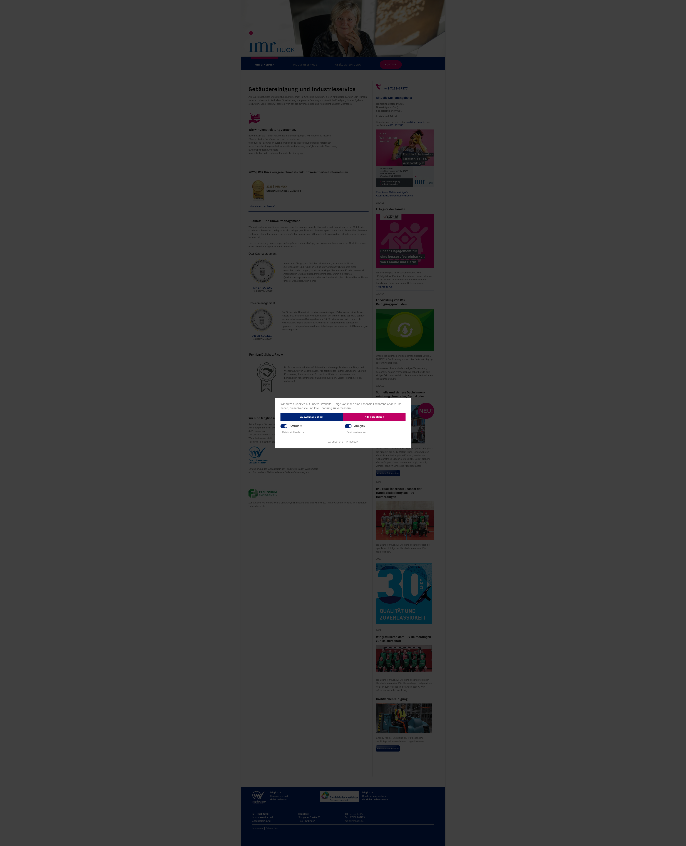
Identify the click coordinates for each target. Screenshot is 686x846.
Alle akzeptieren (374, 416)
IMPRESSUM (352, 442)
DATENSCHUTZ (335, 442)
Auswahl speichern (312, 416)
